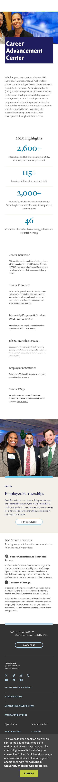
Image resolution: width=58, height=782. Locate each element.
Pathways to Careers (16, 714)
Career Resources (19, 285)
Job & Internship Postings (24, 340)
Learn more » (25, 303)
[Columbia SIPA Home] (29, 633)
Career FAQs (17, 389)
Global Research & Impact (18, 687)
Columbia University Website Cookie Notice (25, 764)
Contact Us (29, 645)
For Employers (29, 521)
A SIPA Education (13, 696)
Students (36, 731)
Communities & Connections (19, 705)
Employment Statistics (22, 368)
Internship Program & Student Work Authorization (27, 317)
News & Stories (13, 731)
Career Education (19, 255)
